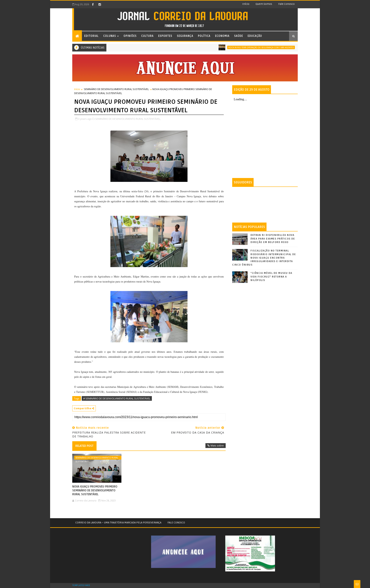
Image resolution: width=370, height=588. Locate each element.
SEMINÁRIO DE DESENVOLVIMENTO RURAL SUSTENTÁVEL (116, 89)
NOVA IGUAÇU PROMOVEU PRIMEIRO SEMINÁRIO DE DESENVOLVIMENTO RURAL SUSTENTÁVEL (94, 490)
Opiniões (130, 36)
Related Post (84, 446)
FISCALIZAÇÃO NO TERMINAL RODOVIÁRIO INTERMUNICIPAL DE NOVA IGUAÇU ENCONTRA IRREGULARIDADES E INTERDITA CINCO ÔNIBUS (264, 257)
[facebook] (93, 4)
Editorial (91, 36)
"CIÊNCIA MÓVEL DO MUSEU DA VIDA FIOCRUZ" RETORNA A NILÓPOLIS (271, 277)
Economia (222, 36)
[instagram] (100, 4)
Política (204, 36)
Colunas (109, 36)
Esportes (165, 36)
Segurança (185, 36)
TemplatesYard (81, 585)
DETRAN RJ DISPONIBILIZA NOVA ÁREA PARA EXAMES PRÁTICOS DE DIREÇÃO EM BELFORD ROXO (273, 239)
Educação (255, 36)
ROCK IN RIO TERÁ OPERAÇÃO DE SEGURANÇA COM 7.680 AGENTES (248, 47)
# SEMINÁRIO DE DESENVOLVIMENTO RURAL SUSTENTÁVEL (116, 398)
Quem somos (264, 4)
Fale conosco (286, 4)
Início (245, 4)
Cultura (147, 36)
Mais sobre (217, 445)
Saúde (238, 36)
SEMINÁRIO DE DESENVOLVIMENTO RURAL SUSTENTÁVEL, (128, 119)
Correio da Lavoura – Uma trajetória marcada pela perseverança (118, 522)
